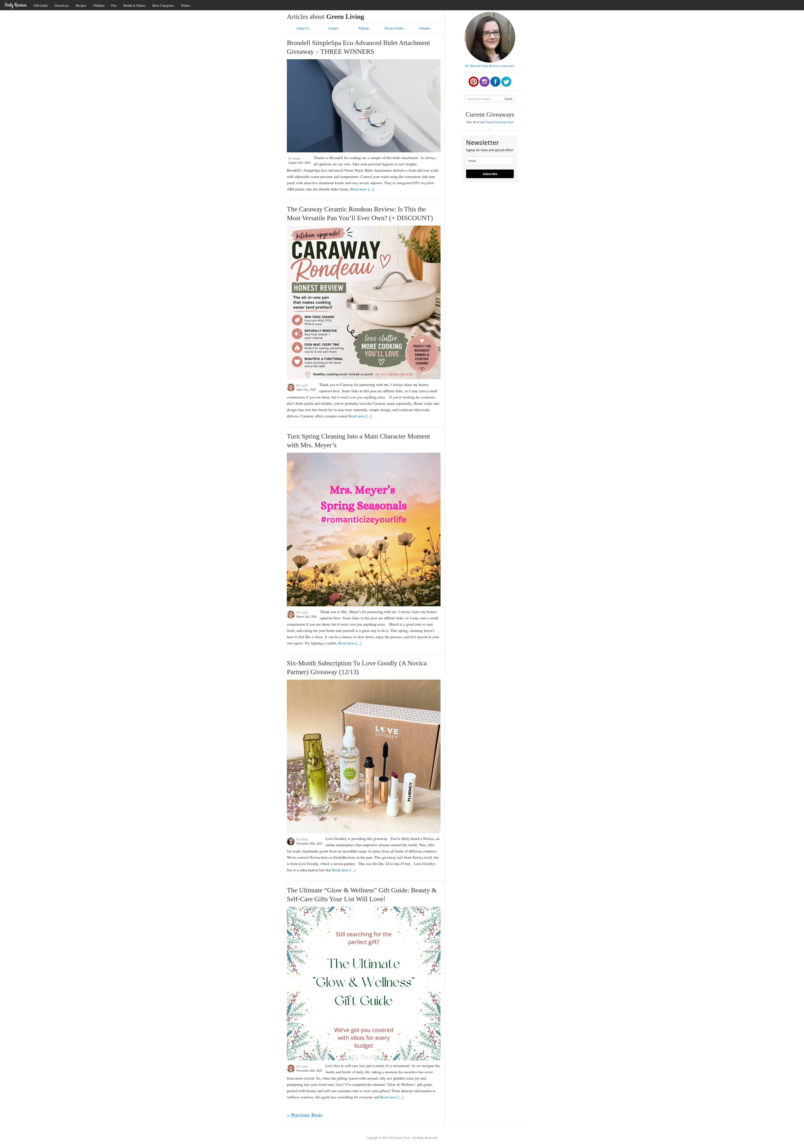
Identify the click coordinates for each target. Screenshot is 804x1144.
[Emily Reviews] (15, 5)
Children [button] (98, 5)
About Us (302, 28)
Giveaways (61, 5)
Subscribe (490, 174)
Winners (424, 28)
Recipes (81, 5)
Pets (114, 5)
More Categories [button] (163, 5)
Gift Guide (41, 5)
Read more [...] (362, 189)
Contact (333, 28)
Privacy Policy (394, 28)
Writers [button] (185, 5)
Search (509, 99)
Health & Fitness (134, 5)
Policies (364, 28)
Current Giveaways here (499, 122)
